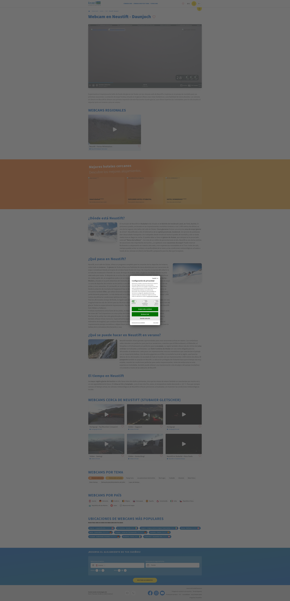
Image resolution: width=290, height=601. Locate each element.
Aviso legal (155, 323)
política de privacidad (152, 296)
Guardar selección (145, 318)
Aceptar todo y (145, 309)
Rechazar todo (145, 314)
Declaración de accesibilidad (138, 323)
